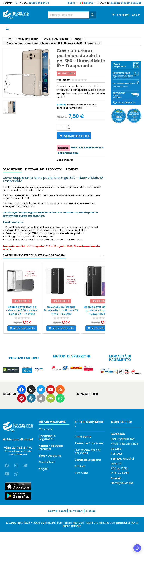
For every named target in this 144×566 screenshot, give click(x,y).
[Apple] (41, 398)
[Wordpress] (31, 398)
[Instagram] (31, 389)
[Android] (50, 398)
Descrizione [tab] (12, 169)
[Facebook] (21, 389)
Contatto (7, 2)
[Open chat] (137, 548)
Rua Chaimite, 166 (123, 439)
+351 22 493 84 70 (39, 2)
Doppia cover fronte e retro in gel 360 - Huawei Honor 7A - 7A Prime (22, 310)
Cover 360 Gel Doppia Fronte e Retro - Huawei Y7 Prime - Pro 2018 (61, 310)
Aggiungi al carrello (74, 136)
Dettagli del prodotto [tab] (43, 169)
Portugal (116, 454)
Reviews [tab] (72, 169)
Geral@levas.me (122, 483)
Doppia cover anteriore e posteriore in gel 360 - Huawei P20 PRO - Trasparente (100, 312)
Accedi (115, 2)
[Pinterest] (21, 398)
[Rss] (60, 389)
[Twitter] (41, 389)
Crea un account (131, 2)
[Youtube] (50, 389)
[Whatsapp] (60, 398)
